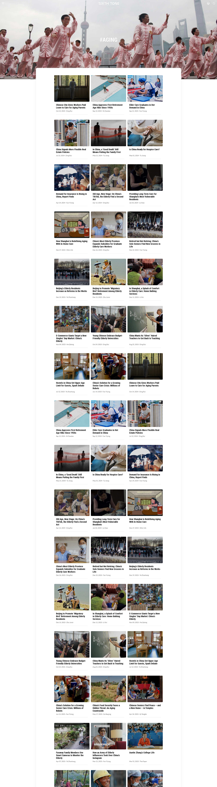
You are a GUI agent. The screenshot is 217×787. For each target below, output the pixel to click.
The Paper (143, 761)
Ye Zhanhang (70, 297)
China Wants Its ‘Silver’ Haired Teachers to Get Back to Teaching (144, 337)
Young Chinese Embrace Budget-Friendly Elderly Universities (108, 337)
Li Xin (142, 297)
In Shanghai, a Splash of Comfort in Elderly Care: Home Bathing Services (144, 291)
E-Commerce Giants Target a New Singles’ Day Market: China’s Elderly (71, 338)
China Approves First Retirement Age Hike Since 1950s (108, 106)
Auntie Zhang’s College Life (141, 752)
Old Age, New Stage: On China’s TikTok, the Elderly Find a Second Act (108, 197)
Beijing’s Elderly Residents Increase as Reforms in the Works (71, 289)
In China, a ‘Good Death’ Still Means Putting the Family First (107, 150)
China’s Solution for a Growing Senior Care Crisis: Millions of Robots (106, 385)
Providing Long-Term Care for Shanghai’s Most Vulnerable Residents (143, 197)
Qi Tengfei (143, 714)
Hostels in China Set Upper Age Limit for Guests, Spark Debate (70, 384)
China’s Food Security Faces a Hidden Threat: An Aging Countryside (106, 708)
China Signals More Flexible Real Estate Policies (71, 150)
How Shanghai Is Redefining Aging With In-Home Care (71, 242)
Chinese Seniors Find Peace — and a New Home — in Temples (145, 706)
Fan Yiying (143, 111)
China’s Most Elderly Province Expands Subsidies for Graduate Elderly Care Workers (107, 244)
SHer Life (69, 250)
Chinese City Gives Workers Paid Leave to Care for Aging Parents (71, 106)
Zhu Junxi (106, 297)
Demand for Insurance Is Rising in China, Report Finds (71, 195)
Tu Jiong (106, 155)
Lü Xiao (141, 203)
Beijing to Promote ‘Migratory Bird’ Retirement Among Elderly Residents (107, 291)
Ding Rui (69, 111)
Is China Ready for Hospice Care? (144, 149)
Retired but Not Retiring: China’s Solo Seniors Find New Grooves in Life (144, 244)
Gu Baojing (107, 714)
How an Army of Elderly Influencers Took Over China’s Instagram (106, 755)
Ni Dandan (106, 111)
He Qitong (70, 344)
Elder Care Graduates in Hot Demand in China (142, 106)
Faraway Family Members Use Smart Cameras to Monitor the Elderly (70, 755)
